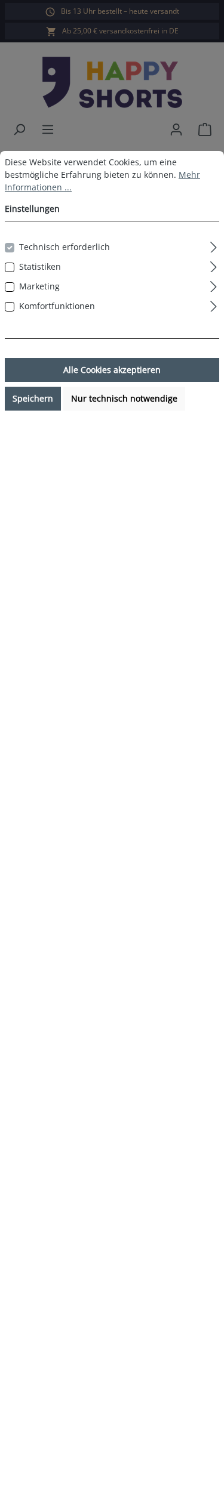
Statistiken (40, 266)
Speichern (33, 398)
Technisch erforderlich (64, 246)
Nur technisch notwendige (124, 398)
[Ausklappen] (213, 245)
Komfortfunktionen (57, 306)
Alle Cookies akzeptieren (112, 369)
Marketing (39, 286)
